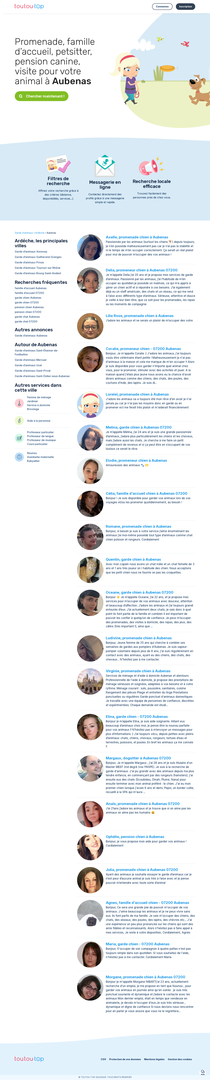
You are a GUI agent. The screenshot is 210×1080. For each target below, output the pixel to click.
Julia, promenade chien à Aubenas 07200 (142, 870)
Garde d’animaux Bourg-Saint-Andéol (38, 273)
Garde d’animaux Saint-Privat (33, 370)
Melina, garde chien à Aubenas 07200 (139, 427)
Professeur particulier (40, 432)
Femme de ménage (39, 397)
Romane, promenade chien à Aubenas (138, 526)
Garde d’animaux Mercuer (31, 359)
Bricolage (33, 409)
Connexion (162, 6)
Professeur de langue (40, 436)
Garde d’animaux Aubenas (31, 335)
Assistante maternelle (40, 457)
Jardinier (32, 401)
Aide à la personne (38, 420)
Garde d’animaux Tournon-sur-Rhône (37, 267)
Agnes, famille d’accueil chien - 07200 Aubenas (147, 902)
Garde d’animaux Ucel (28, 365)
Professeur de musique (41, 440)
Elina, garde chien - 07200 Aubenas (137, 716)
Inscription (185, 6)
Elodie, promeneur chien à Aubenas (136, 460)
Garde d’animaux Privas (29, 262)
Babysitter (33, 461)
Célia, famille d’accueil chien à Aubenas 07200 (146, 493)
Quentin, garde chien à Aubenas (133, 559)
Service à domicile (38, 405)
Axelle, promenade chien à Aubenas (137, 237)
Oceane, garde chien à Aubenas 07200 (139, 592)
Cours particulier (37, 444)
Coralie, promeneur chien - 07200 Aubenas (143, 349)
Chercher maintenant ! (45, 96)
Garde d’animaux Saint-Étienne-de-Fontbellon (36, 352)
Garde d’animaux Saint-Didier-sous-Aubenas (42, 376)
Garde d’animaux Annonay (31, 251)
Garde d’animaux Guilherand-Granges (38, 257)
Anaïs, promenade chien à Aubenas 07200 (143, 804)
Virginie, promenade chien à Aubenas (138, 671)
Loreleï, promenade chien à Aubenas (137, 394)
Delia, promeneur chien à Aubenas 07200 (142, 270)
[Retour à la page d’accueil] (29, 6)
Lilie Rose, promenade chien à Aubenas (140, 316)
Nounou (32, 453)
